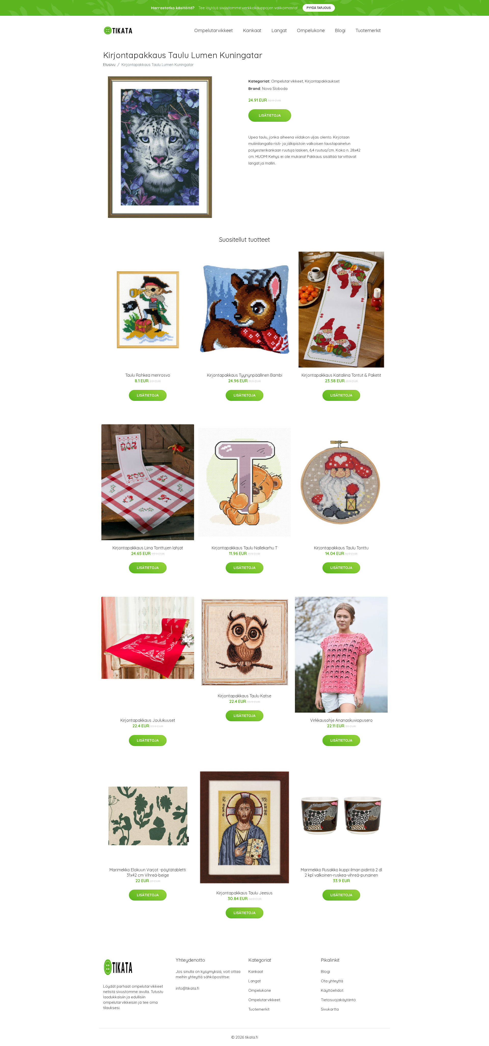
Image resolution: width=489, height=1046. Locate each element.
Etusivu (109, 64)
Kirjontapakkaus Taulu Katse (244, 695)
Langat (279, 30)
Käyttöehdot (332, 990)
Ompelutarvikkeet (213, 30)
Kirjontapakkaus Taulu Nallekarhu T (244, 547)
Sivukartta (330, 1009)
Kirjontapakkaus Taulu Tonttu (341, 547)
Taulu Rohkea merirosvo (147, 375)
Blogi (340, 30)
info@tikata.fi (187, 988)
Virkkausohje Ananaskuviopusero (341, 720)
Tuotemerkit (368, 30)
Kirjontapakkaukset (322, 81)
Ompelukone (311, 30)
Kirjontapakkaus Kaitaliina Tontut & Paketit (341, 375)
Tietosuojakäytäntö (338, 999)
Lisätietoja (270, 115)
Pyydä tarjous (319, 8)
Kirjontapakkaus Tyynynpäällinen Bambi (244, 375)
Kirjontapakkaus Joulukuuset (147, 720)
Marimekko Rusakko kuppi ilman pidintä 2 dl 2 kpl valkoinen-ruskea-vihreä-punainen (341, 872)
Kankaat (252, 30)
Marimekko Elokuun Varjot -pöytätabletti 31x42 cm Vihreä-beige (148, 872)
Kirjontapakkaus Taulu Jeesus (244, 892)
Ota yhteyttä (332, 981)
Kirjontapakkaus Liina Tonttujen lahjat (148, 547)
